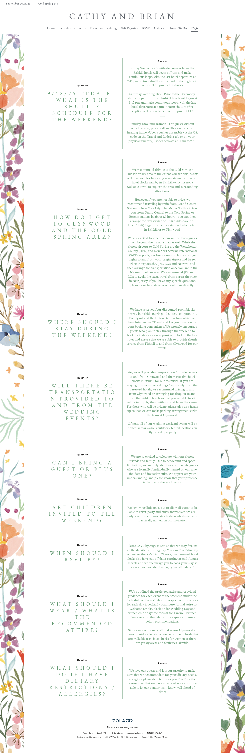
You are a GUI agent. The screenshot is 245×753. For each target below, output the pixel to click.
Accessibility (147, 737)
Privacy (158, 737)
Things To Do (177, 28)
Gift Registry (129, 28)
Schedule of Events (73, 28)
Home (51, 28)
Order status (117, 733)
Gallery (159, 28)
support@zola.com (135, 733)
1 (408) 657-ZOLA (154, 733)
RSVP (146, 28)
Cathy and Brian (122, 16)
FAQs (194, 28)
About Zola (87, 733)
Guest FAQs (102, 733)
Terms (165, 737)
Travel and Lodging (103, 28)
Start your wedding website (89, 737)
